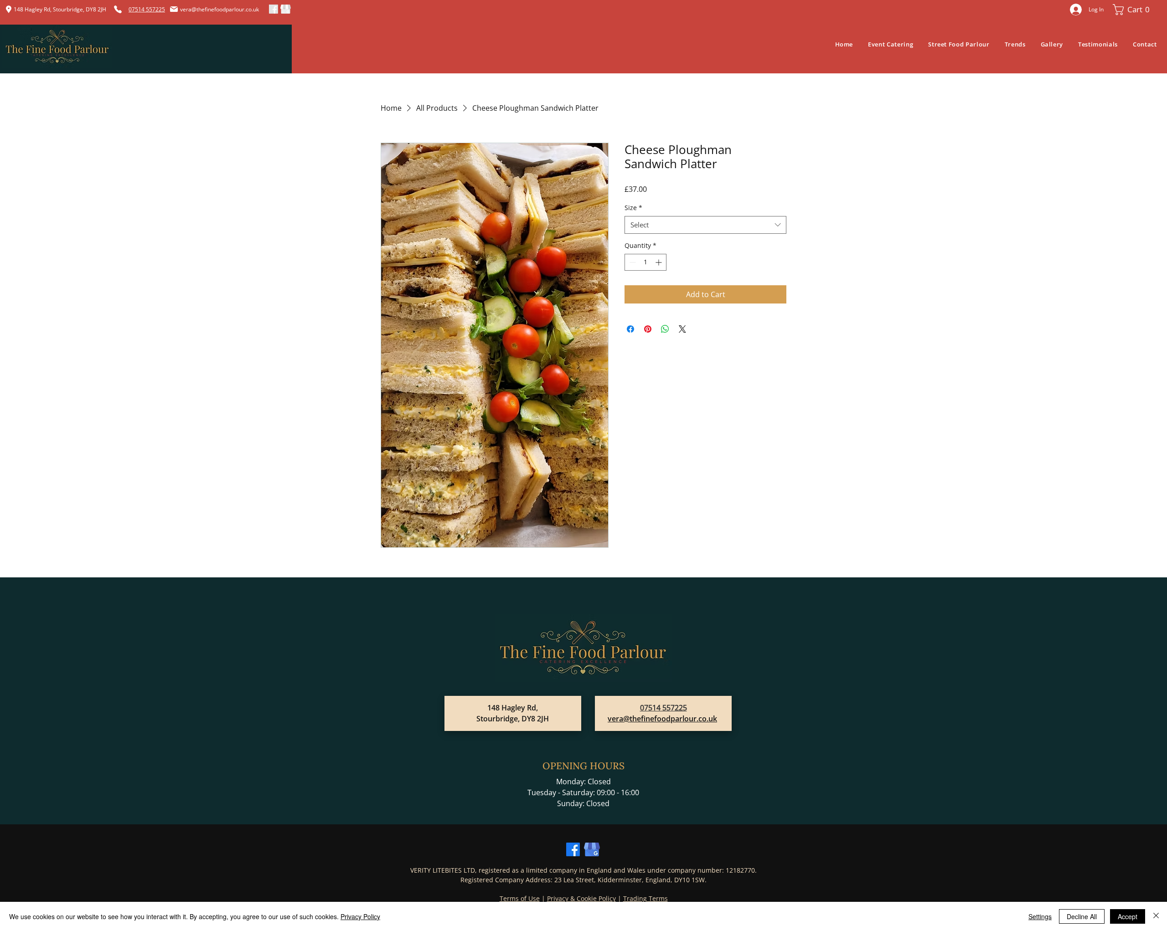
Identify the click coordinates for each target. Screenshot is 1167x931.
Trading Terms (645, 898)
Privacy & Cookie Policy (581, 898)
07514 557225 (663, 708)
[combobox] (705, 225)
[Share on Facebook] (630, 329)
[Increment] (659, 262)
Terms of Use (520, 898)
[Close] (1156, 916)
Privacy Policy (360, 916)
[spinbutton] (645, 262)
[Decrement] (631, 262)
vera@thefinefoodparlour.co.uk (219, 9)
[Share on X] (682, 329)
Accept (1127, 916)
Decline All (1082, 916)
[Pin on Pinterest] (647, 329)
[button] (1133, 9)
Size (633, 207)
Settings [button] (1040, 916)
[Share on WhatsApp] (665, 329)
